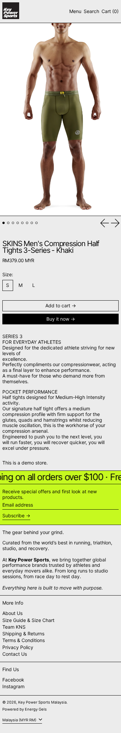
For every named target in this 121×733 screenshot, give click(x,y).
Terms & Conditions (23, 640)
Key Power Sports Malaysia (42, 702)
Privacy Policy (17, 647)
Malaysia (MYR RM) (19, 719)
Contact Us (14, 654)
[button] (91, 11)
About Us (12, 613)
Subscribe (13, 515)
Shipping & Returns (23, 633)
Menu (75, 11)
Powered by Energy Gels (24, 709)
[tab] (3, 223)
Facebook (13, 680)
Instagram (13, 686)
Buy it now (57, 319)
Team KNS (14, 627)
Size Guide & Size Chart (28, 620)
